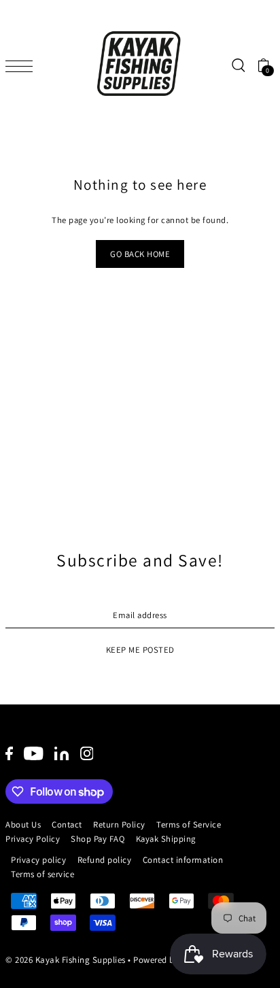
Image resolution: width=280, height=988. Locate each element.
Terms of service (42, 874)
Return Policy (119, 824)
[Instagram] (87, 753)
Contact (67, 824)
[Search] (238, 66)
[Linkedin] (61, 753)
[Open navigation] (22, 65)
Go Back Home (140, 254)
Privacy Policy (32, 839)
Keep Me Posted (140, 649)
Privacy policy (38, 860)
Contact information (183, 860)
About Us (23, 824)
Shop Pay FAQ (97, 839)
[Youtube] (33, 753)
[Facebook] (9, 753)
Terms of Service (188, 824)
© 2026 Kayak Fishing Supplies (65, 960)
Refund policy (104, 860)
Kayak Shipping (166, 839)
